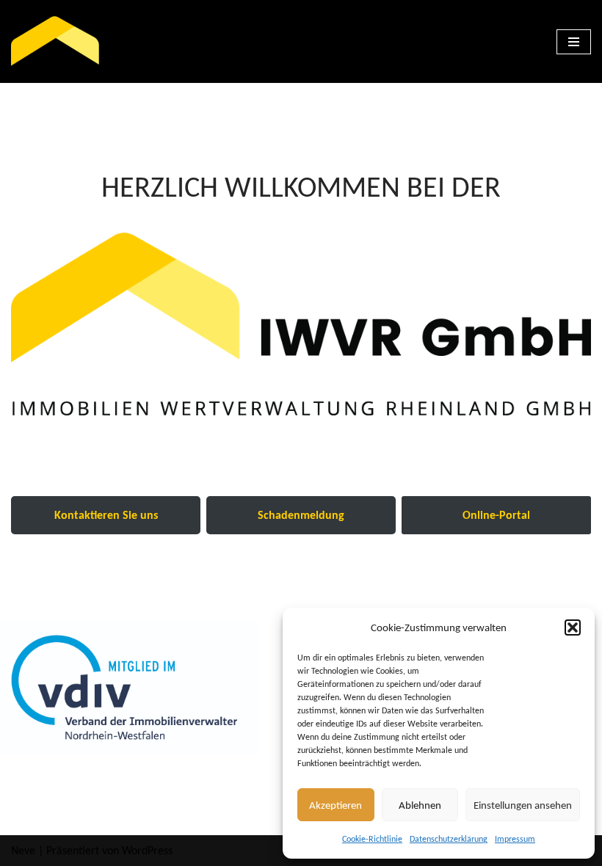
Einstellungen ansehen (523, 805)
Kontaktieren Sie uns (106, 515)
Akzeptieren (335, 805)
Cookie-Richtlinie (372, 839)
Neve (23, 850)
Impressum (515, 839)
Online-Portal (496, 515)
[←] (55, 41)
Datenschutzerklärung (448, 839)
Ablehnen (420, 805)
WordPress (147, 850)
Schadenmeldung (301, 515)
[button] (572, 627)
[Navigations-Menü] (573, 41)
